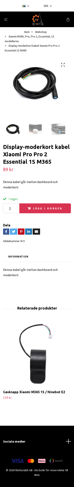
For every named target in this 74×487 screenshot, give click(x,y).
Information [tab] (18, 256)
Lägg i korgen (47, 208)
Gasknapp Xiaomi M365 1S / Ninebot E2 (34, 392)
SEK (46, 6)
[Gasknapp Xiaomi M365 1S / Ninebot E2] (37, 354)
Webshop (41, 32)
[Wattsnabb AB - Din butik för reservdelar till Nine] (38, 19)
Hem (27, 32)
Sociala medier (14, 441)
